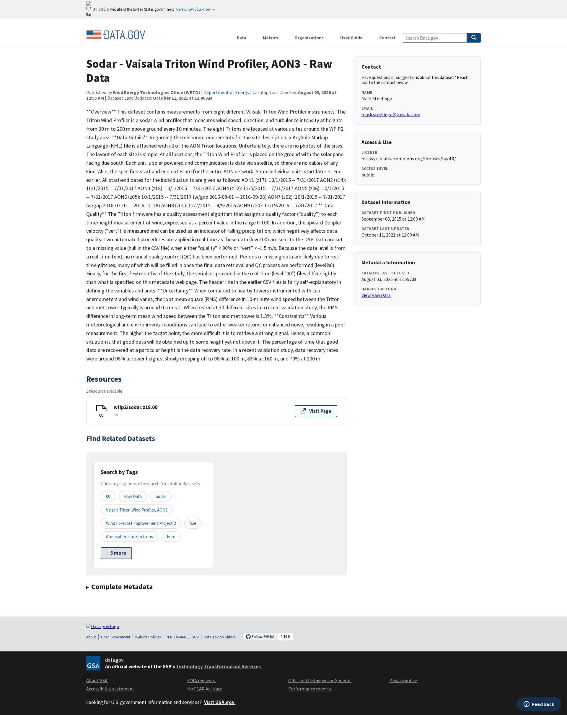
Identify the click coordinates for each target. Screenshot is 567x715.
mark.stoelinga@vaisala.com (390, 114)
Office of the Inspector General (319, 680)
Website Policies (148, 637)
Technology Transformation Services (219, 666)
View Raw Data (376, 295)
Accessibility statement (110, 689)
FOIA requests (201, 680)
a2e (193, 523)
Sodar (161, 496)
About (91, 637)
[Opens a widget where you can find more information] (539, 704)
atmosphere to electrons (129, 536)
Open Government (115, 637)
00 (108, 496)
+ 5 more (116, 553)
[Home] (115, 35)
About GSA (97, 680)
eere (171, 536)
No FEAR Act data (205, 689)
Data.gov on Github (219, 637)
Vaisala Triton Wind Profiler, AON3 (136, 510)
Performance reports (310, 689)
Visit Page (320, 411)
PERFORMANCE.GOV (182, 637)
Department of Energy (226, 92)
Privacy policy (403, 680)
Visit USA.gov (219, 702)
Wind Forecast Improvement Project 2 (141, 523)
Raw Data (133, 496)
